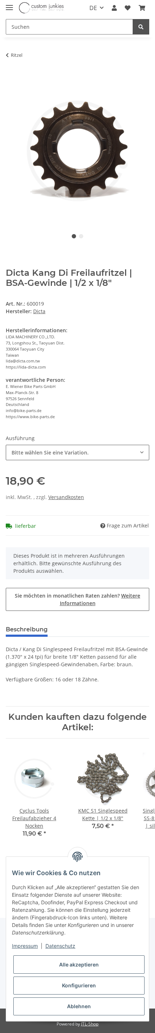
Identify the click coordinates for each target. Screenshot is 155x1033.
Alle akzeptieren (79, 964)
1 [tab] (74, 236)
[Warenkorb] (142, 8)
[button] (114, 8)
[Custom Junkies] (42, 8)
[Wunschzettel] (127, 8)
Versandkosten (66, 497)
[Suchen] (141, 27)
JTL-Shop (89, 1024)
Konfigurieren (79, 985)
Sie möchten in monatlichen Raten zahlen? (77, 599)
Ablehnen (79, 1006)
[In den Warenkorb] (11, 75)
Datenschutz (60, 946)
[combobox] (77, 452)
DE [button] (93, 8)
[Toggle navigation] (9, 4)
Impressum (25, 946)
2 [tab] (81, 236)
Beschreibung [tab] (27, 629)
